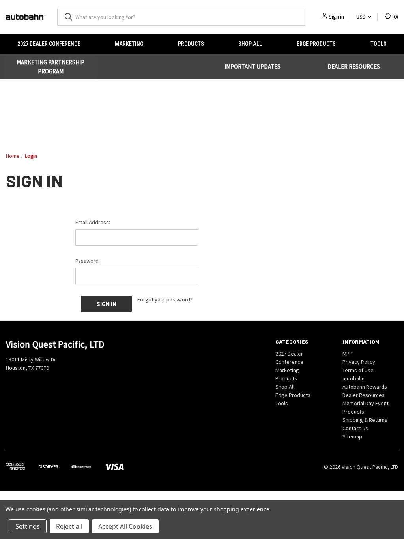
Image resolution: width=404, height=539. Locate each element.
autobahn (353, 378)
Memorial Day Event (365, 403)
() (394, 16)
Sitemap (352, 436)
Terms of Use (358, 370)
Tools (378, 44)
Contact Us (355, 428)
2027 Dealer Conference (48, 44)
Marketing (129, 44)
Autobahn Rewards (364, 386)
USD (361, 16)
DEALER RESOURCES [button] (353, 66)
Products (191, 44)
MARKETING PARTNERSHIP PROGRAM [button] (50, 66)
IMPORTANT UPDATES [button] (252, 66)
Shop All (250, 44)
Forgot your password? (165, 299)
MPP (347, 353)
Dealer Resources (363, 395)
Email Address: (92, 222)
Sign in (336, 16)
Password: (87, 260)
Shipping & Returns (364, 419)
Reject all (69, 526)
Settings (27, 526)
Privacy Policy (358, 361)
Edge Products (316, 44)
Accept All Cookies (125, 526)
